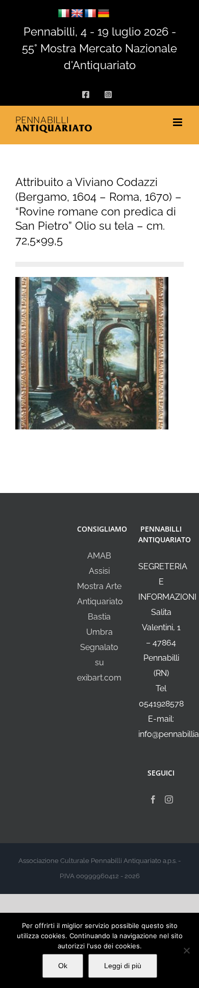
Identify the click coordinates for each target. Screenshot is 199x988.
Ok (62, 966)
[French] (90, 14)
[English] (77, 14)
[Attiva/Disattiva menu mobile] (178, 122)
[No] (186, 950)
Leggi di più (122, 966)
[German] (103, 14)
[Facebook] (153, 799)
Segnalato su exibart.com (99, 662)
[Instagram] (169, 799)
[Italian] (64, 14)
